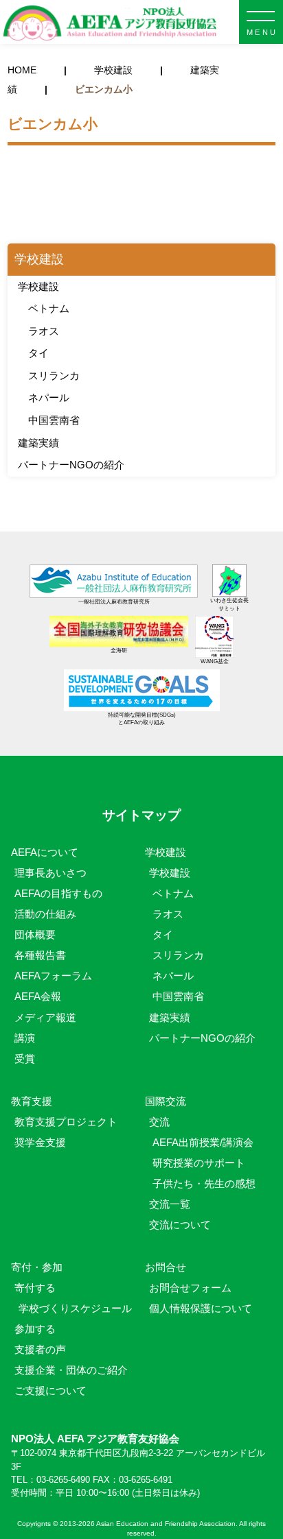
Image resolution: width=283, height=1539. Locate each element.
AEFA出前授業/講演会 (202, 1142)
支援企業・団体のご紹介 (71, 1370)
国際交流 (165, 1101)
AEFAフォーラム (53, 975)
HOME (22, 69)
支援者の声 (40, 1349)
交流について (180, 1224)
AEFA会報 (37, 996)
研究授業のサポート (198, 1163)
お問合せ (165, 1267)
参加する (35, 1329)
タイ (38, 353)
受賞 (24, 1058)
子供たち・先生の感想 (204, 1183)
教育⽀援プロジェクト (65, 1122)
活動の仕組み (45, 914)
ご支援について (50, 1390)
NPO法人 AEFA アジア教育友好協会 (109, 23)
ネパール (48, 397)
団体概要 (35, 934)
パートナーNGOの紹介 (71, 464)
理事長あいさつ (50, 873)
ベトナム (48, 308)
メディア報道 (45, 1017)
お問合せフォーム (190, 1287)
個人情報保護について (200, 1308)
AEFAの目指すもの (58, 893)
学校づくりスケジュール (75, 1308)
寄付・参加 (37, 1267)
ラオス (43, 331)
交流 (159, 1122)
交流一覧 (169, 1204)
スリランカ (54, 375)
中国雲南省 (54, 420)
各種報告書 (40, 955)
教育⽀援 (31, 1101)
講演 (24, 1038)
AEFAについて (50, 852)
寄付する (35, 1287)
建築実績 (38, 443)
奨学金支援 (40, 1142)
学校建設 (113, 69)
